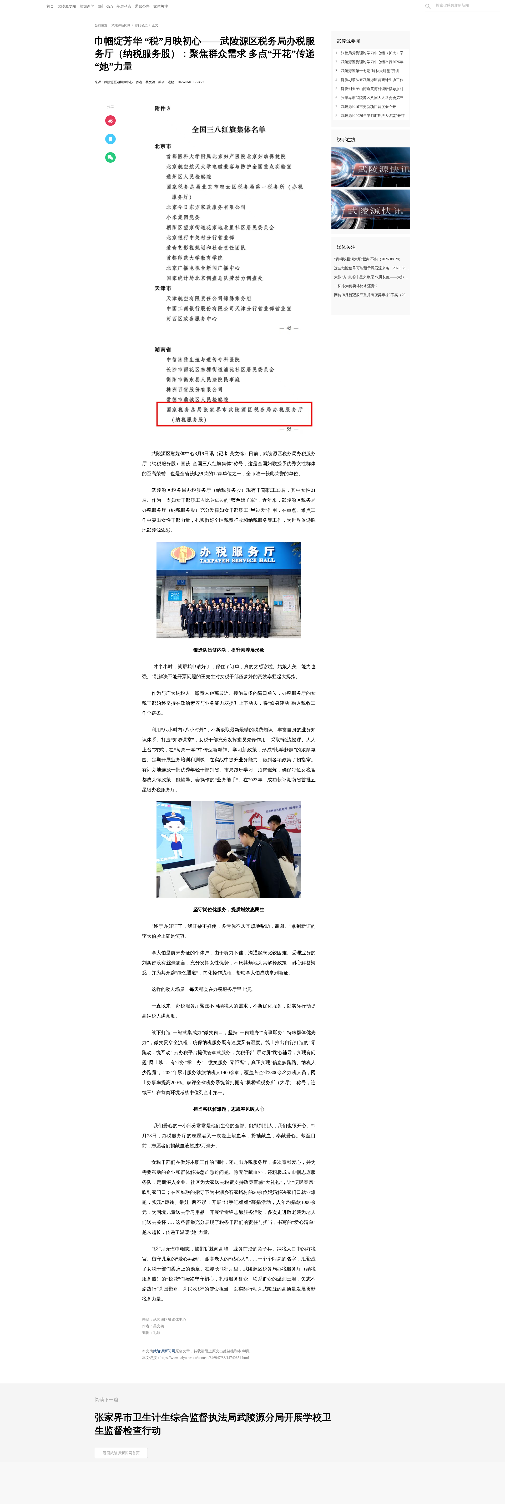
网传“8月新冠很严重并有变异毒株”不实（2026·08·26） (371, 295)
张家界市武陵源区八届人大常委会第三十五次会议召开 (372, 98)
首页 (50, 6)
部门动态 (141, 25)
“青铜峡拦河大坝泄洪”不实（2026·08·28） (368, 259)
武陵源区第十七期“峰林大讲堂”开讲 (367, 71)
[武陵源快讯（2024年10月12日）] (370, 167)
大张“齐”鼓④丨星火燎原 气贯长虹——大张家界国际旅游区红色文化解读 (371, 277)
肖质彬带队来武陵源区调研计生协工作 (369, 80)
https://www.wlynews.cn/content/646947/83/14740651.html (204, 1358)
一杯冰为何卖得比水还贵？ (356, 286)
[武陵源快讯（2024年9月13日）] (370, 209)
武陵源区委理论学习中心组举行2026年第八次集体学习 (372, 62)
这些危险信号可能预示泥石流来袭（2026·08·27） (371, 268)
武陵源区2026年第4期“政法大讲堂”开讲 (370, 116)
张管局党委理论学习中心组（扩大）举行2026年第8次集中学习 (372, 53)
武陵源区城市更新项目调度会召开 (365, 107)
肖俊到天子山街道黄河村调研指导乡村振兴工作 (372, 89)
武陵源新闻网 (121, 25)
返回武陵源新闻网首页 (121, 1453)
